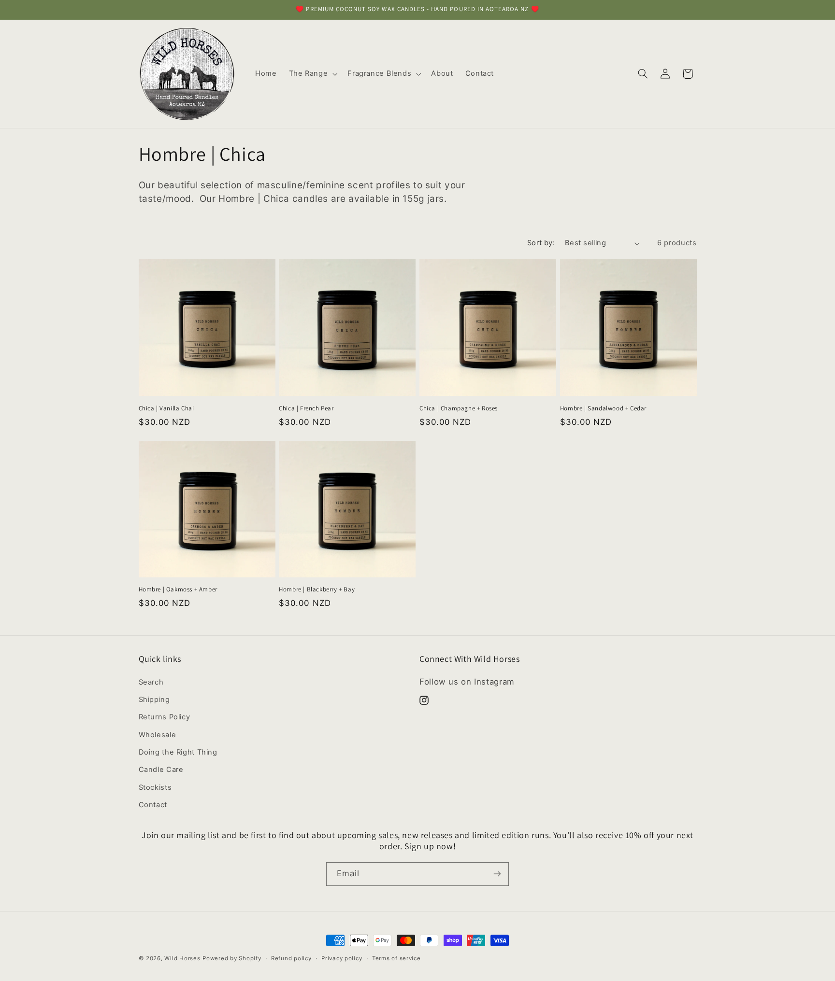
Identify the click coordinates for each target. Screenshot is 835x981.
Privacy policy (341, 958)
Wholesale (157, 734)
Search (151, 682)
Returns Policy (164, 717)
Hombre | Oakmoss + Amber (178, 589)
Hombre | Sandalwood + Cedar (603, 408)
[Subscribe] (497, 874)
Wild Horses (182, 958)
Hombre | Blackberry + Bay (317, 589)
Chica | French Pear (306, 408)
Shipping (154, 699)
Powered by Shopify (231, 958)
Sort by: (541, 242)
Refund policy (291, 958)
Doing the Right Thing (178, 752)
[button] (312, 73)
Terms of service (396, 958)
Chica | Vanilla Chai (166, 408)
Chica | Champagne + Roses (458, 408)
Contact (153, 804)
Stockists (155, 787)
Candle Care (161, 769)
